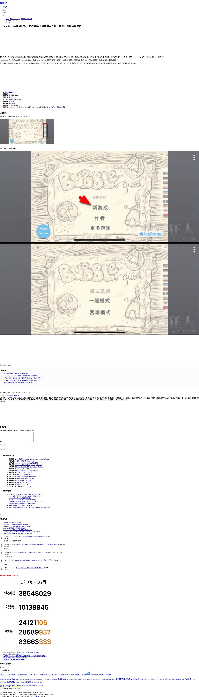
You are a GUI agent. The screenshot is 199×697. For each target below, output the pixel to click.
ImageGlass (33, 467)
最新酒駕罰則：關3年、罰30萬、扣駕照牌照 (15, 658)
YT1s (24, 486)
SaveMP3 (29, 486)
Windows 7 (84, 679)
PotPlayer (5, 6)
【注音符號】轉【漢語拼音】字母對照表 (14, 659)
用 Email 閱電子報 (33, 685)
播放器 (167, 679)
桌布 (174, 679)
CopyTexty (31, 478)
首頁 (4, 15)
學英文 (145, 679)
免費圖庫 (104, 679)
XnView (40, 467)
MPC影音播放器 (33, 471)
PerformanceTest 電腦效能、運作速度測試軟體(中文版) (17, 530)
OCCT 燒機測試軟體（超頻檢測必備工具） (15, 528)
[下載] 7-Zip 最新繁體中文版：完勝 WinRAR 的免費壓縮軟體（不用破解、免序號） (33, 552)
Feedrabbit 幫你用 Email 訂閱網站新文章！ (20, 498)
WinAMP (17, 472)
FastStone (23, 469)
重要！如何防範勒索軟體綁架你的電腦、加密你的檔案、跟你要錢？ (21, 652)
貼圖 (38, 682)
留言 (1, 441)
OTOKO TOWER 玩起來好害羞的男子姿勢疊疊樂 (18, 383)
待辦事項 (153, 679)
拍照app (162, 679)
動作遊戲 (109, 679)
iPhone (64, 679)
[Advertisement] (46, 40)
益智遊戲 (16, 395)
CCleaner (17, 476)
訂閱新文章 (25, 685)
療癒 (5, 682)
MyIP (4, 10)
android (3, 679)
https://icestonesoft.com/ (15, 99)
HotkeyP (17, 478)
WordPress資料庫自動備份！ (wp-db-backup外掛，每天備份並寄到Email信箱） (30, 507)
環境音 (1, 682)
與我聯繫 (37, 696)
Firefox (27, 484)
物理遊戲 (10, 395)
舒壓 (21, 682)
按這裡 (53, 107)
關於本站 (2, 685)
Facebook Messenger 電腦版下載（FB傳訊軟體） (29, 568)
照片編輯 (188, 679)
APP (17, 679)
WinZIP (24, 463)
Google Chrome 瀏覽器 (40, 679)
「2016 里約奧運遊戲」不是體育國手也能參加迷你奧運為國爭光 (23, 378)
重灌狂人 (3, 3)
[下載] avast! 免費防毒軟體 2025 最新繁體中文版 (31, 536)
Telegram (26, 459)
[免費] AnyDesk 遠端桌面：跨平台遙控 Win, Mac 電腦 (17, 533)
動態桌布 (113, 679)
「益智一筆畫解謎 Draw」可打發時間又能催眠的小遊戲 (20, 380)
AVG (28, 461)
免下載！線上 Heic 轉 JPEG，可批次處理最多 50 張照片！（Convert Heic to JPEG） (36, 544)
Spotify (30, 472)
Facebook (23, 679)
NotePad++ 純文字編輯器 (22, 465)
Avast (32, 461)
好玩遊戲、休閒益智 (26, 19)
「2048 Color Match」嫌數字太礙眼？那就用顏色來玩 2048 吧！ (26, 494)
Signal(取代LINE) (44, 459)
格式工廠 (28, 480)
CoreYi (9, 22)
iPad (59, 679)
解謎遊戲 (29, 682)
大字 (4, 12)
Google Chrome (29, 679)
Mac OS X (72, 679)
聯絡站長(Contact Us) (10, 685)
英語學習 (24, 682)
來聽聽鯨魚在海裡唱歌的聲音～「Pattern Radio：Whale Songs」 (26, 501)
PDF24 (33, 465)
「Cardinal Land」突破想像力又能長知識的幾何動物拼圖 (20, 376)
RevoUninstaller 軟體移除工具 (30, 476)
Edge (22, 484)
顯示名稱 (2, 444)
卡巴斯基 (23, 461)
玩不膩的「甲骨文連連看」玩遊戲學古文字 (16, 373)
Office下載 (39, 465)
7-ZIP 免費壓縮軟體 (32, 463)
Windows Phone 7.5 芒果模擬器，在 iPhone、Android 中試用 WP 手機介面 (33, 560)
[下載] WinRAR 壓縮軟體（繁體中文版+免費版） (16, 524)
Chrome (17, 484)
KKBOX (24, 472)
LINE (68, 679)
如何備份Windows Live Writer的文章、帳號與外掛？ (23, 503)
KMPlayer (5, 8)
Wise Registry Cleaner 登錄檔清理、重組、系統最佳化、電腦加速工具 (21, 531)
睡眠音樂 (17, 682)
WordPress (40, 685)
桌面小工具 (178, 679)
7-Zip (4, 9)
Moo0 (17, 480)
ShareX (17, 469)
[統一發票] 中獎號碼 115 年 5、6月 (12, 522)
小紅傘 (17, 461)
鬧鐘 (41, 682)
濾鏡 (183, 679)
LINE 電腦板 (19, 459)
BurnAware (18, 482)
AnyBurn (25, 482)
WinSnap (29, 469)
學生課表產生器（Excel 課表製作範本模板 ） (21, 505)
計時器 (35, 682)
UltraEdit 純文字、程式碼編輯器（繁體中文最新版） (17, 526)
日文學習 (171, 679)
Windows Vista (89, 679)
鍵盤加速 (24, 478)
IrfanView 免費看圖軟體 (22, 467)
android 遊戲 (11, 679)
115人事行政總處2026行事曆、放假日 (13, 654)
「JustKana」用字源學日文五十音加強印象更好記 (22, 500)
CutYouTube (26, 474)
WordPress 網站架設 (97, 679)
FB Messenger (34, 459)
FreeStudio (18, 474)
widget (79, 679)
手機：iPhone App (15, 19)
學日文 (141, 679)
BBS (20, 679)
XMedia (22, 480)
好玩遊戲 (5, 395)
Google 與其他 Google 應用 (52, 679)
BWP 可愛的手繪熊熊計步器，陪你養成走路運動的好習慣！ (25, 496)
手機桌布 (157, 679)
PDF (76, 679)
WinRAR (17, 463)
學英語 (149, 679)
